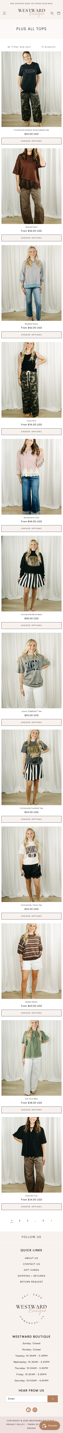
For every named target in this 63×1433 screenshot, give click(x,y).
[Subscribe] (52, 1398)
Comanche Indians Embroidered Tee (31, 130)
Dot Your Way (31, 1099)
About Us (31, 1258)
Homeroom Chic (31, 518)
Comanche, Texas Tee (31, 905)
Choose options (31, 141)
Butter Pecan (31, 1002)
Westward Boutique (41, 1421)
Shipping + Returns (31, 1276)
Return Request (31, 1281)
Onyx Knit (31, 421)
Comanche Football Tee (31, 808)
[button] (4, 13)
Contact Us (31, 1264)
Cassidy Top (31, 1196)
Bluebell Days (31, 324)
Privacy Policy (15, 1424)
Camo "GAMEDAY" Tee (32, 711)
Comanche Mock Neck (31, 614)
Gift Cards (31, 1270)
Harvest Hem (31, 227)
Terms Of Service (38, 1424)
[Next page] (51, 1220)
